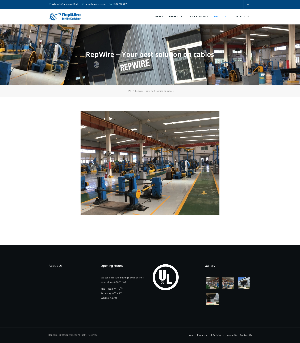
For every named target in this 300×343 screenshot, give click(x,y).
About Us (220, 17)
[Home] (130, 91)
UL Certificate (198, 17)
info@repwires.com (96, 4)
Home (159, 17)
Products (175, 17)
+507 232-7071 (120, 4)
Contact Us (241, 17)
